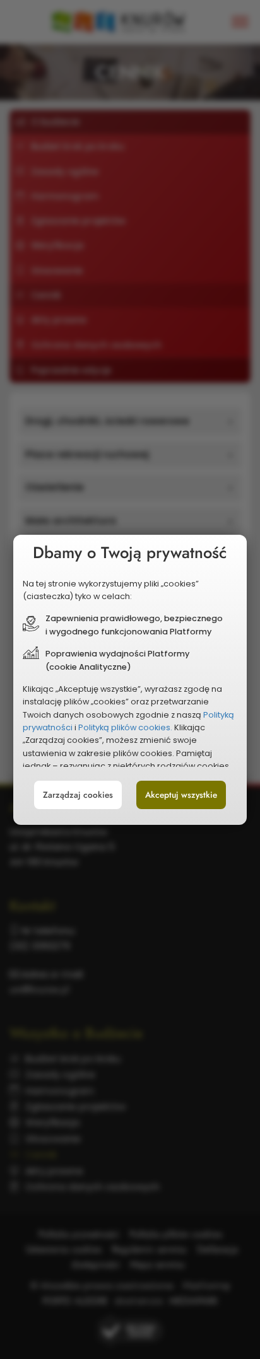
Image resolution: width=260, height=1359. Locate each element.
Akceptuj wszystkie (181, 795)
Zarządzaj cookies (78, 795)
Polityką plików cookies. (125, 727)
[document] (130, 680)
